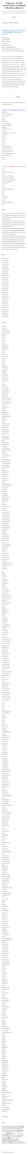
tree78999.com (5, 891)
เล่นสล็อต (4, 1088)
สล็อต (15, 69)
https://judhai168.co (6, 123)
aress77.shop (5, 386)
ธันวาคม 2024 (5, 296)
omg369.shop (5, 684)
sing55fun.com (5, 820)
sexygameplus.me (6, 816)
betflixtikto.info (5, 425)
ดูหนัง (3, 194)
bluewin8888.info (6, 437)
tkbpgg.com (4, 884)
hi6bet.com (4, 549)
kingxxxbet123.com (6, 596)
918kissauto (4, 354)
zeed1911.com (5, 983)
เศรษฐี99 (4, 1105)
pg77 (3, 705)
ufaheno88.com (5, 910)
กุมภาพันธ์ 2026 (5, 269)
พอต (3, 1019)
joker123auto (5, 579)
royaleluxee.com (5, 782)
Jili (15, 58)
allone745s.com (5, 378)
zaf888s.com (5, 979)
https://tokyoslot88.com (7, 151)
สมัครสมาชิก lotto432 (7, 1032)
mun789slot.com (6, 658)
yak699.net (4, 972)
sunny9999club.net (6, 861)
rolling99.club (5, 777)
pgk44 (3, 720)
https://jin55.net (5, 115)
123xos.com (4, 328)
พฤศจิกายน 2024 (5, 298)
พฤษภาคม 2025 (5, 286)
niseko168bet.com (6, 673)
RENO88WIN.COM (6, 769)
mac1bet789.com (6, 626)
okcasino (4, 681)
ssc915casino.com (6, 850)
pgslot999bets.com (6, 731)
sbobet (3, 797)
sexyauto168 (5, 810)
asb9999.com (5, 393)
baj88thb (4, 410)
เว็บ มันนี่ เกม (5, 1090)
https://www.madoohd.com (8, 172)
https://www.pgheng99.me (8, 189)
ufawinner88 (5, 925)
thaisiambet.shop (6, 874)
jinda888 (4, 576)
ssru (3, 854)
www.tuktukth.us (6, 962)
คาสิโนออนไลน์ (15, 68)
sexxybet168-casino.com (7, 805)
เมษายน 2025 (5, 288)
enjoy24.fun (4, 476)
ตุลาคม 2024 (4, 299)
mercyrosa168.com (6, 641)
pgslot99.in (16, 62)
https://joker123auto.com (8, 176)
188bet (3, 339)
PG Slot (22, 75)
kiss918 (3, 144)
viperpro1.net (5, 944)
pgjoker (3, 718)
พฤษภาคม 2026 (5, 264)
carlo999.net (5, 453)
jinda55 (15, 1130)
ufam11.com (5, 912)
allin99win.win (5, 375)
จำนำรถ (3, 994)
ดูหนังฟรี (4, 198)
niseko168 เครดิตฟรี (16, 1131)
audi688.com (5, 395)
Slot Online (17, 81)
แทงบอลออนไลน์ (5, 1107)
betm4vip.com (5, 429)
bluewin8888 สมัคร (20, 1127)
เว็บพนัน (6, 71)
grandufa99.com (5, 538)
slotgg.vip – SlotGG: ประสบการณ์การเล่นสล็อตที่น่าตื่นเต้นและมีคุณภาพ (14, 5)
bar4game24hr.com (6, 416)
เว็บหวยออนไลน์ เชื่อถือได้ (7, 1100)
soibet (3, 840)
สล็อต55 (3, 1038)
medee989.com (5, 638)
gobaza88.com (5, 529)
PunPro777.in (5, 79)
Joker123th (4, 75)
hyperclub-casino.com (7, 562)
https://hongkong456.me (7, 202)
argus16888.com (5, 390)
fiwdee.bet (4, 489)
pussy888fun (5, 760)
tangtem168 (4, 869)
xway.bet (4, 966)
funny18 (4, 142)
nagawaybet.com (6, 662)
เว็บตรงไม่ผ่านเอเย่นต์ (6, 1092)
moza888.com (5, 654)
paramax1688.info (6, 700)
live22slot (4, 607)
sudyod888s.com (6, 859)
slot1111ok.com (5, 831)
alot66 (3, 382)
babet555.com (5, 407)
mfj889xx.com (5, 647)
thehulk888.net (5, 880)
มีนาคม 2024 (5, 313)
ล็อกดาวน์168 (5, 1030)
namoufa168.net (5, 666)
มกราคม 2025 (5, 294)
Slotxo (6, 68)
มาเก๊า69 (4, 1024)
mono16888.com (6, 653)
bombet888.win (5, 442)
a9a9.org (4, 360)
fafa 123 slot (4, 480)
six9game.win (5, 822)
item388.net (4, 566)
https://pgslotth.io (6, 145)
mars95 (3, 636)
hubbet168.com (5, 557)
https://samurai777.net (7, 149)
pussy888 (4, 130)
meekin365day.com (6, 639)
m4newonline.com (6, 624)
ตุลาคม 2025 (4, 277)
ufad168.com (5, 906)
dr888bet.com (5, 472)
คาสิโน (10, 68)
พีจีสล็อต (4, 1021)
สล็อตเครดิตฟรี (5, 1062)
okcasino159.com (6, 683)
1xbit (3, 343)
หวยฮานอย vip (5, 1079)
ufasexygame (5, 923)
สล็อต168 (4, 1036)
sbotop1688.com (6, 799)
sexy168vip (4, 808)
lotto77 (3, 615)
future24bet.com (6, 512)
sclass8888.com (5, 803)
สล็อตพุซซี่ (4, 1056)
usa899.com (4, 929)
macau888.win (5, 630)
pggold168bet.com (6, 711)
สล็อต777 (4, 1043)
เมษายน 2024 (5, 311)
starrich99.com (5, 855)
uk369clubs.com (5, 927)
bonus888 (4, 446)
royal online (4, 780)
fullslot (3, 191)
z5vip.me (4, 976)
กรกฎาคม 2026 (5, 260)
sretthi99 (4, 844)
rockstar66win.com (6, 775)
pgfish (3, 709)
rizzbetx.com (5, 773)
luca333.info (4, 617)
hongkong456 (5, 555)
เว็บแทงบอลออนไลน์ (6, 1103)
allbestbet (4, 371)
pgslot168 (4, 724)
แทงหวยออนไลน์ (5, 1109)
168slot (3, 335)
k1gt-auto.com (5, 589)
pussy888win (5, 763)
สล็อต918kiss (5, 1047)
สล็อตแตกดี (4, 1068)
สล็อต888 (4, 127)
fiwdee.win (4, 491)
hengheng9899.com (6, 544)
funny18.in (12, 58)
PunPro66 (22, 62)
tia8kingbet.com (5, 882)
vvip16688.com (5, 951)
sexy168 (4, 807)
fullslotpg (4, 504)
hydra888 (4, 561)
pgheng (3, 715)
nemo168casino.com (6, 671)
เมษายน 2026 (5, 266)
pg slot (3, 185)
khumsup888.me (6, 591)
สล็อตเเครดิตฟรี (5, 1066)
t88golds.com (5, 865)
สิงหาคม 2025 (5, 281)
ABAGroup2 (20, 56)
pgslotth (4, 733)
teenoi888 (4, 870)
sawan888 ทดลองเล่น (6, 795)
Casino (7, 58)
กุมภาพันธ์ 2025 (5, 292)
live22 (3, 192)
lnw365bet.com (5, 609)
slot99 (3, 117)
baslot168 (4, 418)
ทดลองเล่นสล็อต (5, 1000)
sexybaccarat (5, 183)
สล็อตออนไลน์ (20, 69)
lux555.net (4, 623)
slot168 (3, 833)
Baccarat (4, 58)
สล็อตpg (4, 1053)
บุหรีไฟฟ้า (4, 1009)
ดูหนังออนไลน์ (5, 196)
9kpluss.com (5, 356)
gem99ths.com (5, 523)
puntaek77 (4, 756)
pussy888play (5, 761)
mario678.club (5, 632)
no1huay (12, 60)
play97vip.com (5, 739)
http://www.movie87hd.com (8, 177)
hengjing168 (4, 547)
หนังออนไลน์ (5, 1075)
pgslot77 (15, 1133)
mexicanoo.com (5, 643)
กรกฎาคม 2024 (5, 305)
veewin (3, 936)
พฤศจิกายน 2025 (5, 275)
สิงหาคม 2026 (5, 258)
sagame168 (4, 790)
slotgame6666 (5, 835)
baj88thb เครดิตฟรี (12, 1127)
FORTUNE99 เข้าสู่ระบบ (7, 1128)
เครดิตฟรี (4, 1085)
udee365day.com (6, 895)
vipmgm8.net (5, 946)
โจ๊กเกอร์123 (4, 112)
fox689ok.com (5, 499)
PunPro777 (10, 64)
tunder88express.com (7, 893)
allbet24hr (4, 373)
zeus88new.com (5, 987)
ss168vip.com (5, 846)
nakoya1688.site (5, 664)
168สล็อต (4, 337)
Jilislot (18, 58)
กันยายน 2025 (5, 279)
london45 (4, 613)
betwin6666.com (5, 431)
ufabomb (4, 904)
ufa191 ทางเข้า (5, 899)
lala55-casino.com (6, 602)
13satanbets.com (6, 330)
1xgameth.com (5, 345)
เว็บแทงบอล (4, 1101)
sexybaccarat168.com (16, 66)
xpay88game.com (6, 964)
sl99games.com (5, 825)
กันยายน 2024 (5, 301)
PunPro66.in (5, 64)
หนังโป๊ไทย (4, 138)
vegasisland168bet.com (7, 938)
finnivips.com (5, 487)
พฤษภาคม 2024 (5, 309)
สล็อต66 (3, 1039)
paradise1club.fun (6, 696)
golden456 (4, 530)
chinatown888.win (6, 459)
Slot (22, 66)
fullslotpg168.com (6, 506)
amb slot (4, 384)
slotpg (3, 136)
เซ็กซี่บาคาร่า (5, 1086)
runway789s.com (6, 786)
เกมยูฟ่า (3, 1083)
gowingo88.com (5, 534)
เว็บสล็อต (4, 1098)
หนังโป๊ (3, 1077)
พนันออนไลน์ (10, 69)
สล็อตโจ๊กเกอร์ (5, 1069)
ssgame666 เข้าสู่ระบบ (7, 852)
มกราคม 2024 (5, 316)
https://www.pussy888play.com (9, 179)
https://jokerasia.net (6, 155)
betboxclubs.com (6, 423)
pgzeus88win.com (6, 737)
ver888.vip (4, 942)
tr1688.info (4, 889)
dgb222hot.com (5, 470)
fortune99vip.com (6, 497)
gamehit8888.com (6, 519)
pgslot (3, 157)
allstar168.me (5, 380)
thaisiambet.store (6, 878)
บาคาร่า (21, 68)
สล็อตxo (4, 1054)
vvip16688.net (5, 953)
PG (21, 60)
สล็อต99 (3, 1049)
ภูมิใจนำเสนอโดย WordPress (8, 1152)
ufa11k (3, 897)
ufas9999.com (5, 921)
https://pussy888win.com (8, 181)
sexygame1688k (5, 814)
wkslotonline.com (6, 961)
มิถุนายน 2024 (5, 307)
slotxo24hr (4, 134)
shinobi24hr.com (6, 818)
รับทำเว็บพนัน (5, 1026)
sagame (3, 174)
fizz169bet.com (5, 495)
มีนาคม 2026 (5, 268)
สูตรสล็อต (4, 1073)
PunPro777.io (17, 64)
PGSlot (5, 62)
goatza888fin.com (6, 527)
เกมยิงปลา (18, 84)
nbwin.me (4, 669)
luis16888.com (5, 619)
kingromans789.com (6, 594)
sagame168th (5, 792)
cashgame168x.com (6, 455)
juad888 (4, 585)
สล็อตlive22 (4, 1051)
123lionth (4, 326)
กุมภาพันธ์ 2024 (5, 315)
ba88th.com (4, 405)
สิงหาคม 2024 (5, 303)
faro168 (3, 200)
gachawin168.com (6, 515)
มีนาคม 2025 (5, 290)
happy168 (4, 542)
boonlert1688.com (6, 448)
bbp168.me (4, 420)
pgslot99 (4, 728)
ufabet (3, 902)
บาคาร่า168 (4, 1006)
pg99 (3, 707)
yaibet (3, 970)
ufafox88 (4, 908)
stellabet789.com (6, 857)
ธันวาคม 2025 (5, 273)
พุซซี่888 (4, 1023)
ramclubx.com (5, 765)
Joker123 (22, 58)
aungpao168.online (6, 397)
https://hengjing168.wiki (7, 114)
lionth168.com (5, 604)
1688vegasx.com (5, 333)
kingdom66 (4, 592)
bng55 (3, 440)
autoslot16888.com (6, 401)
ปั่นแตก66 (4, 1013)
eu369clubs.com (5, 478)
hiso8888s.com (5, 553)
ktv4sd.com (4, 600)
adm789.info (5, 369)
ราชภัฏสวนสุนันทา (6, 1028)
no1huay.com (17, 60)
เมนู (14, 17)
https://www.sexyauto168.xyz (9, 132)
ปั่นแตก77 (4, 1015)
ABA (16, 56)
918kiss (3, 170)
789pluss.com (5, 346)
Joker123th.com (5, 60)
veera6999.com (5, 932)
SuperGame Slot (5, 863)
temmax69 (4, 872)
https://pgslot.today (6, 129)
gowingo (4, 532)
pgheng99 (4, 716)
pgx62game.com (5, 735)
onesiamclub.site (6, 688)
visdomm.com (5, 949)
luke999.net (4, 621)
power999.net (5, 743)
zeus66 (3, 985)
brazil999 (4, 452)
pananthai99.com (6, 692)
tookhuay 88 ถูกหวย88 (7, 887)
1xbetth (4, 140)
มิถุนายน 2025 (5, 284)
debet (3, 469)
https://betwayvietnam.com (8, 153)
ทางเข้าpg (4, 1002)
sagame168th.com (6, 66)
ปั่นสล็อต (4, 1011)
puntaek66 (4, 754)
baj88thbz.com (5, 412)
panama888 (4, 690)
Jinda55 (3, 574)
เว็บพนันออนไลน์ (12, 71)
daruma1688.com (6, 465)
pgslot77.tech (11, 62)
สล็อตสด (4, 1058)
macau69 (4, 628)
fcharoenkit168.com (6, 484)
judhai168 (4, 587)
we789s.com (5, 957)
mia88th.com (5, 649)
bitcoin (3, 435)
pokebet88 (4, 741)
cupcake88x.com (6, 463)
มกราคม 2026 (5, 271)
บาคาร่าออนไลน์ (18, 83)
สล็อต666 (4, 1041)
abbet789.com (5, 367)
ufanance (4, 919)
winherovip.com (5, 959)
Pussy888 (22, 64)
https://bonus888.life (7, 125)
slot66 (3, 119)
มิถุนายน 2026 (5, 262)
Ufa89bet (4, 900)
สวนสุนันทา (4, 1071)
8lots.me (4, 350)
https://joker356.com (7, 147)
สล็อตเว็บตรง (4, 121)
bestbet (3, 422)
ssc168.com (4, 848)
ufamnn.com (5, 915)
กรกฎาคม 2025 (5, 283)
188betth (4, 341)
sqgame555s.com (6, 842)
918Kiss (13, 56)
